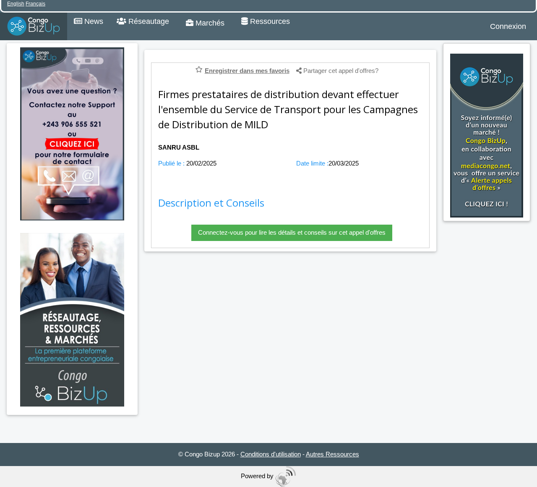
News (92, 21)
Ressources (269, 21)
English (15, 4)
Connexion (508, 26)
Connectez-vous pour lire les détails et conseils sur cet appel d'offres (292, 232)
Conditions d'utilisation (270, 454)
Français (35, 4)
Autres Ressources (332, 454)
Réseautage (147, 21)
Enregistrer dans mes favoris (247, 70)
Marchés (208, 23)
